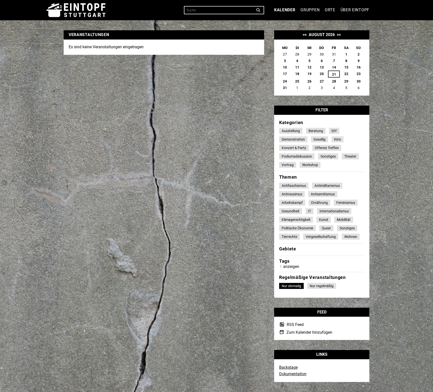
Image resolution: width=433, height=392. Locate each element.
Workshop (310, 165)
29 (346, 81)
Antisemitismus (323, 194)
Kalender (284, 10)
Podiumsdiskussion (297, 156)
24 (285, 81)
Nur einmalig (291, 286)
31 (285, 88)
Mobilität (344, 220)
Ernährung (319, 203)
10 (285, 67)
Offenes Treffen (327, 148)
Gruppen (309, 10)
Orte (330, 10)
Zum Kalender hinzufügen (308, 332)
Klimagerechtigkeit (296, 220)
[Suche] (258, 10)
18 (297, 74)
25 (297, 81)
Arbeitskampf (292, 203)
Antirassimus (292, 194)
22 (346, 74)
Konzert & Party (294, 148)
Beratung (315, 131)
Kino (337, 139)
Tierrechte (289, 237)
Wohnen (350, 237)
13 (322, 67)
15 (346, 67)
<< (305, 34)
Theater (350, 156)
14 (334, 67)
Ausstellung (291, 131)
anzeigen (291, 266)
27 (322, 81)
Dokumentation (292, 373)
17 (285, 74)
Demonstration (293, 139)
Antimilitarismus (327, 186)
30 (359, 81)
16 (359, 67)
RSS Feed (295, 324)
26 (309, 81)
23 (359, 74)
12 (309, 67)
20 (322, 74)
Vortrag (288, 165)
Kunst (323, 220)
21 (334, 74)
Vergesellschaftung (321, 237)
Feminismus (345, 203)
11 (297, 67)
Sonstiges (328, 156)
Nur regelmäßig (322, 286)
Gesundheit (290, 211)
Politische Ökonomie (297, 228)
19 (309, 74)
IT (309, 211)
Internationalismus (334, 211)
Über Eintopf (355, 10)
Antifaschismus (294, 186)
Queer (326, 228)
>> (339, 34)
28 (334, 81)
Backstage (288, 367)
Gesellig (319, 139)
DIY (334, 131)
